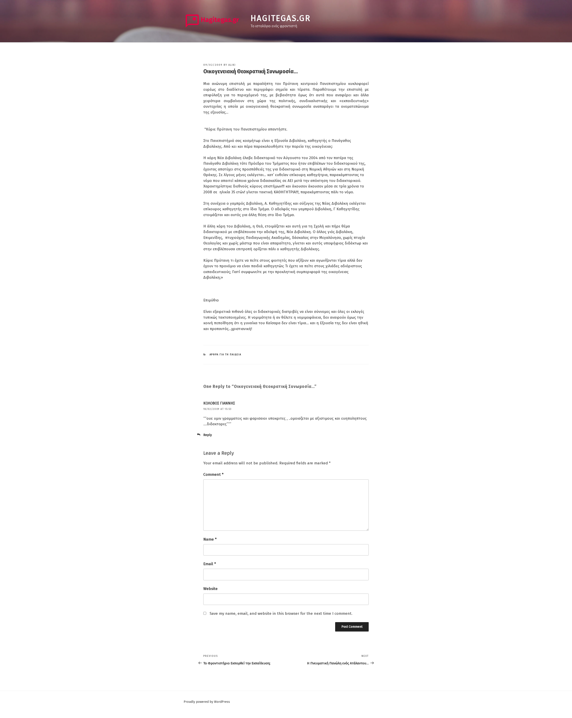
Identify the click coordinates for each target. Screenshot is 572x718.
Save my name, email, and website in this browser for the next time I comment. (281, 613)
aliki (232, 64)
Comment (213, 474)
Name (210, 539)
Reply (207, 435)
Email (209, 564)
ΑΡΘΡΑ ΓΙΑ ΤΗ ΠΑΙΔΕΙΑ (226, 354)
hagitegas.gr (280, 18)
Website (210, 588)
